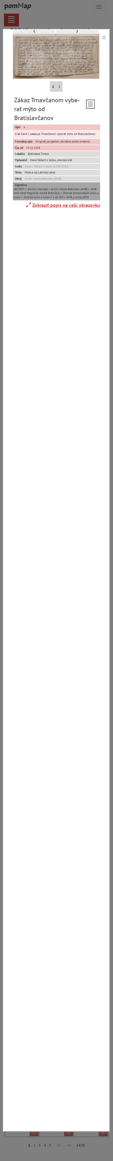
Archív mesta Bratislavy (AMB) (43, 178)
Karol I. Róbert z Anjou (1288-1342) (47, 166)
